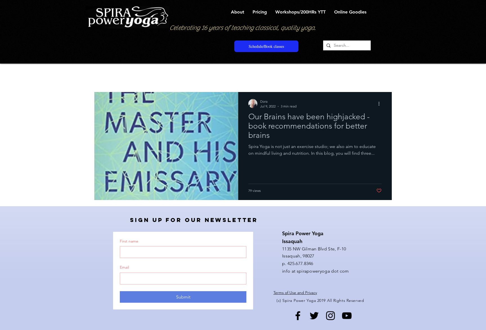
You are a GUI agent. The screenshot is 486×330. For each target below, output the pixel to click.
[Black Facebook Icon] (298, 316)
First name (129, 241)
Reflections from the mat (261, 75)
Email (124, 267)
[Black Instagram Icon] (330, 316)
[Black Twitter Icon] (314, 316)
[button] (237, 12)
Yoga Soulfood (135, 75)
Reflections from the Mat (183, 75)
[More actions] (380, 103)
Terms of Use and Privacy (295, 292)
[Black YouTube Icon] (347, 316)
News (222, 75)
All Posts (102, 75)
